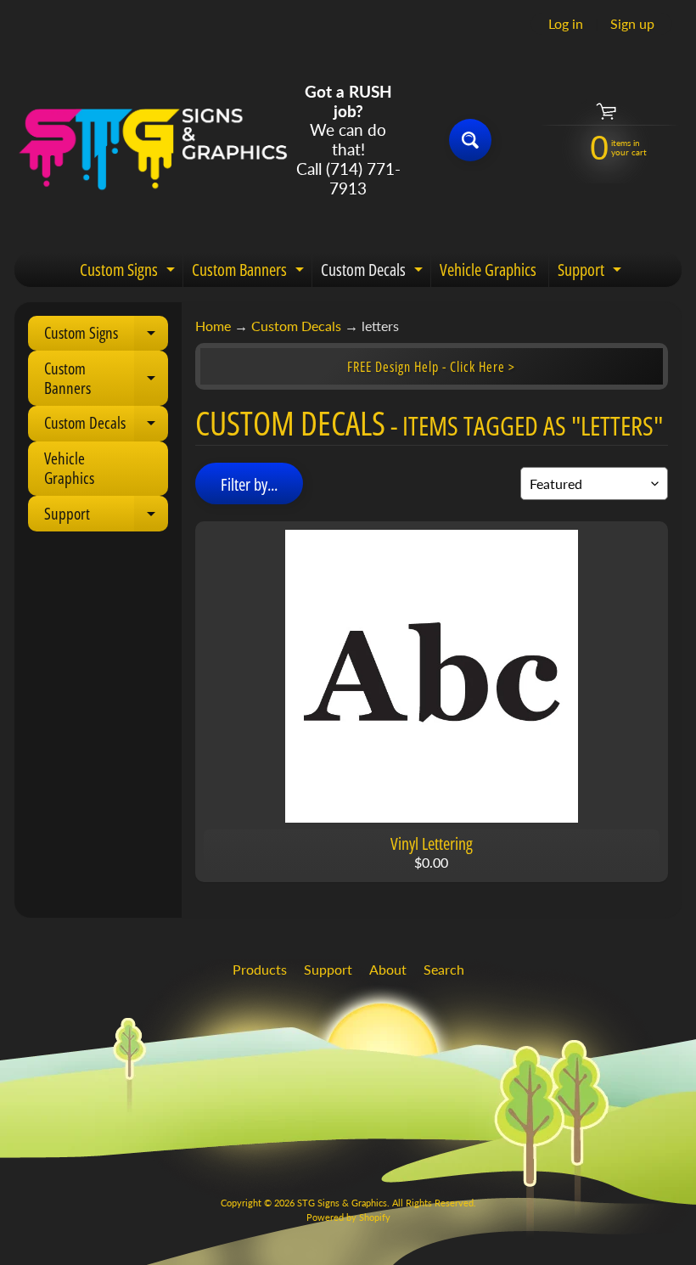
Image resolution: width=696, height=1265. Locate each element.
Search (444, 969)
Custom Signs (129, 272)
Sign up (632, 24)
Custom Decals (374, 272)
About (388, 969)
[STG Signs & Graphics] (154, 140)
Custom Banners (250, 272)
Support (592, 272)
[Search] (470, 140)
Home (213, 326)
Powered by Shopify (348, 1217)
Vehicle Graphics (488, 269)
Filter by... (249, 484)
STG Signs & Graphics (342, 1202)
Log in (565, 24)
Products (260, 969)
